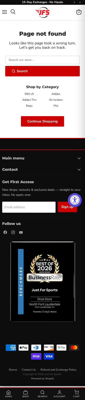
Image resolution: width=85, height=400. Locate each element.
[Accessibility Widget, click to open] (75, 200)
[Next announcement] (80, 2)
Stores (13, 370)
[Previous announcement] (74, 2)
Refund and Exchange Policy (58, 370)
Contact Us (29, 370)
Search (22, 71)
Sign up (67, 206)
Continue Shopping (42, 121)
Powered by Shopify (42, 378)
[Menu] (4, 12)
